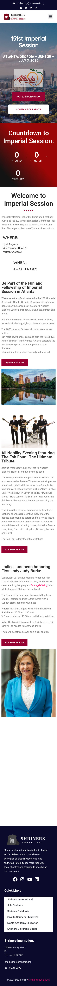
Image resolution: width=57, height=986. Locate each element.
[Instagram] (22, 879)
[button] (50, 16)
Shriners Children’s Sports (22, 928)
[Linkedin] (31, 8)
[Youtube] (29, 879)
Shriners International (20, 899)
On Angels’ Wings (40, 585)
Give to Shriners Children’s (22, 917)
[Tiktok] (36, 8)
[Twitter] (26, 8)
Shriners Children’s (18, 911)
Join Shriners (15, 905)
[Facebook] (21, 8)
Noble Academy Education (22, 922)
